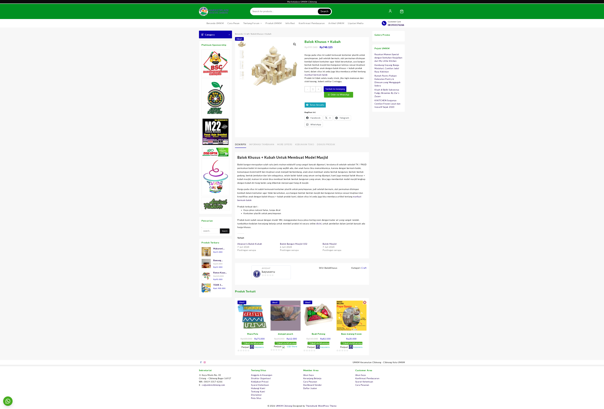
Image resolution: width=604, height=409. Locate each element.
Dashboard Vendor (312, 385)
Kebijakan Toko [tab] (304, 144)
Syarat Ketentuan (260, 385)
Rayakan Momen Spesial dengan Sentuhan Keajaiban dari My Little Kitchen (388, 57)
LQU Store (292, 346)
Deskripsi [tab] (240, 144)
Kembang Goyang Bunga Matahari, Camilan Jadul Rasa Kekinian (387, 68)
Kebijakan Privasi (259, 381)
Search (324, 11)
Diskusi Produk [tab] (326, 144)
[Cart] (402, 11)
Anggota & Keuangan (261, 375)
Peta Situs (256, 398)
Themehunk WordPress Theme (321, 406)
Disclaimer (256, 395)
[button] (294, 44)
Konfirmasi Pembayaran (367, 378)
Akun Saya (308, 375)
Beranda (239, 34)
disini (319, 223)
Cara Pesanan (310, 381)
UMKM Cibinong (284, 406)
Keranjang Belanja (312, 378)
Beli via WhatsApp (254, 343)
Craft (246, 34)
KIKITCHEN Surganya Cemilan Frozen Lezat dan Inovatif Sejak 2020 (387, 103)
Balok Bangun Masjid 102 (293, 243)
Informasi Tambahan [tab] (261, 144)
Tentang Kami (258, 391)
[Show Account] (390, 11)
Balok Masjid (329, 243)
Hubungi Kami (258, 388)
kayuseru (268, 271)
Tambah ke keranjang (335, 89)
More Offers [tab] (284, 144)
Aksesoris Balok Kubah (249, 243)
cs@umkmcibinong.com (213, 385)
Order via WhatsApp (340, 94)
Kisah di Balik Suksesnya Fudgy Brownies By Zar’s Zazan (387, 93)
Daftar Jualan (310, 388)
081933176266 (396, 25)
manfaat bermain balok (316, 75)
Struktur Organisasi (261, 378)
